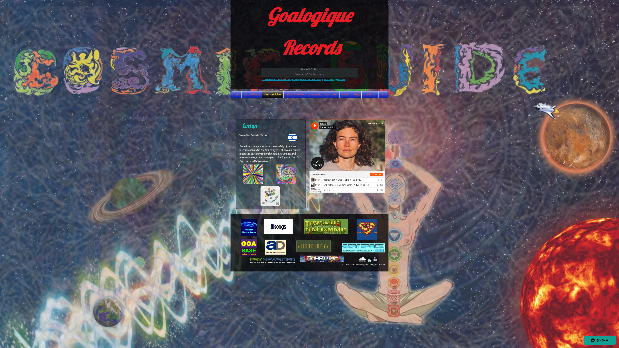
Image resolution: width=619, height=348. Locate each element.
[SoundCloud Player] (347, 156)
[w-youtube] (375, 259)
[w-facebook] (370, 261)
